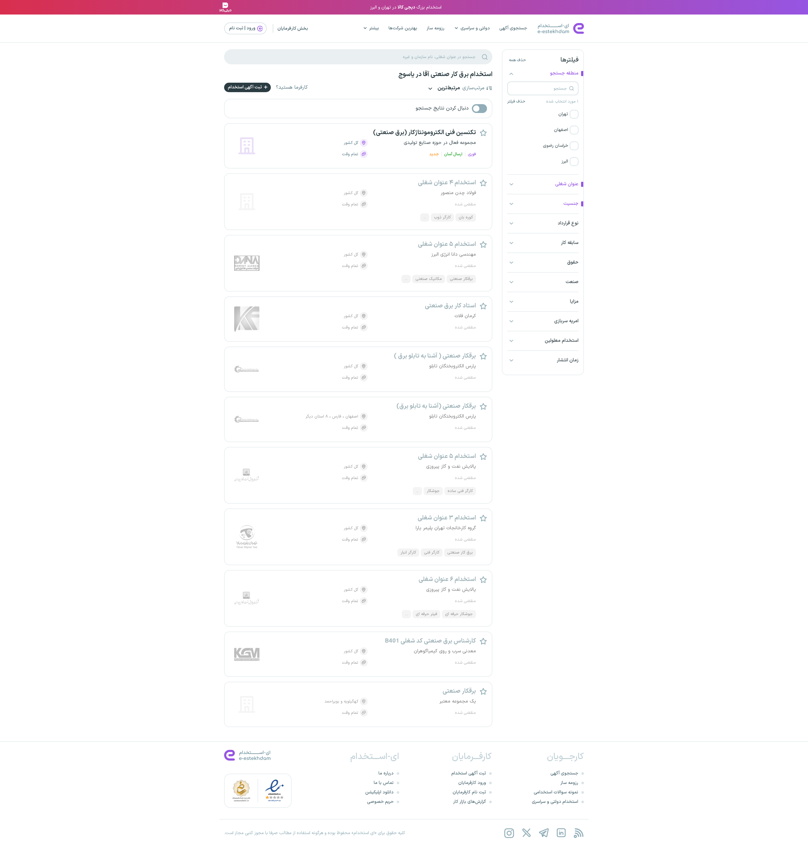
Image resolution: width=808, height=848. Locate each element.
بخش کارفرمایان (292, 28)
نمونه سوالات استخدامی (556, 792)
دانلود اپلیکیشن (379, 792)
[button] (543, 114)
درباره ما (386, 773)
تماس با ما (384, 783)
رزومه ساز (435, 28)
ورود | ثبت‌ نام (242, 28)
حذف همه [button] (517, 60)
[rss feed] (578, 833)
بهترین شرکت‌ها (403, 28)
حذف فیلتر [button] (516, 101)
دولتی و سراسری (475, 28)
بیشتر (374, 28)
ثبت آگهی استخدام (245, 87)
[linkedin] (561, 833)
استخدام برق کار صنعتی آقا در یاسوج (445, 74)
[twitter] (526, 833)
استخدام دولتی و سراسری (555, 801)
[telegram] (543, 833)
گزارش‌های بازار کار (469, 801)
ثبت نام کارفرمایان (469, 792)
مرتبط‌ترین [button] (448, 88)
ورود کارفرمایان (472, 783)
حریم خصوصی (380, 801)
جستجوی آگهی (513, 28)
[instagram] (508, 833)
